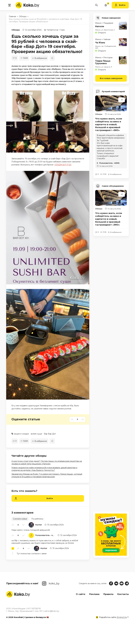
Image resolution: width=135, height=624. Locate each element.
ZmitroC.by (122, 617)
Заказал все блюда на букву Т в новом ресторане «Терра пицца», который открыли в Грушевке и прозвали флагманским (46, 475)
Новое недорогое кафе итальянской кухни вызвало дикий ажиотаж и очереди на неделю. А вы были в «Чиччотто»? (44, 468)
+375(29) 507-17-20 (62, 165)
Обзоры (15, 30)
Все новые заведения (111, 78)
